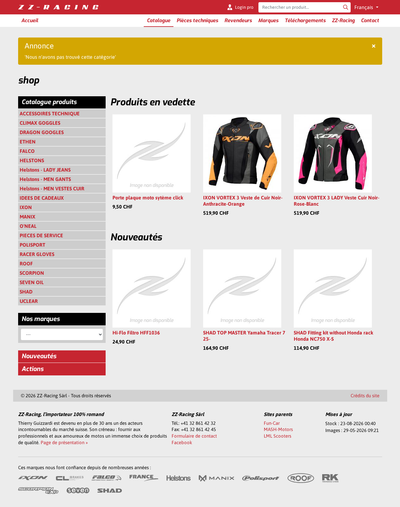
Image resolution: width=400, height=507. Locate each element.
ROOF (26, 263)
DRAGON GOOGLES (42, 132)
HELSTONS (32, 160)
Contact (370, 20)
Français (364, 7)
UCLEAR (29, 301)
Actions (32, 369)
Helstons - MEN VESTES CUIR (52, 188)
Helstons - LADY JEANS (45, 170)
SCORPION (32, 273)
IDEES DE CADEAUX (42, 198)
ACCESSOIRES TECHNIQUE (50, 113)
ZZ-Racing (343, 20)
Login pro (244, 7)
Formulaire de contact (194, 436)
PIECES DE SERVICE (41, 235)
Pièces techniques (197, 20)
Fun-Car (272, 423)
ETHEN (28, 141)
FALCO (27, 151)
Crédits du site (365, 395)
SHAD (26, 291)
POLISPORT (32, 245)
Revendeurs (238, 20)
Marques (268, 20)
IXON (26, 207)
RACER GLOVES (37, 254)
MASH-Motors (278, 429)
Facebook (182, 442)
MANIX (27, 216)
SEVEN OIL (32, 282)
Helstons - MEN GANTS (45, 179)
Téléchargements (305, 20)
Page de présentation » (64, 442)
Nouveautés (39, 356)
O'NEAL (28, 226)
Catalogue (158, 20)
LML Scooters (277, 436)
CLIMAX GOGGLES (40, 123)
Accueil (29, 20)
